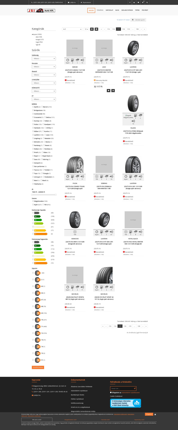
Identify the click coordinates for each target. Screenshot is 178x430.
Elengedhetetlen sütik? (71, 419)
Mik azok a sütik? (36, 419)
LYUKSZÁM (35, 80)
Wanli (44, 180)
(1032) (37, 34)
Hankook (37, 128)
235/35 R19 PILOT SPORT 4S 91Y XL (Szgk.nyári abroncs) (104, 298)
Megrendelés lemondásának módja (83, 411)
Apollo (36, 107)
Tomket (47, 170)
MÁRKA (34, 104)
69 (42, 313)
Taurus (36, 170)
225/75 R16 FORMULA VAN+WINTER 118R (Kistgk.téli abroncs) (104, 187)
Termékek (100, 10)
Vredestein (48, 177)
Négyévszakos (39, 201)
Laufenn (37, 135)
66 (42, 293)
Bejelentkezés (87, 2)
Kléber (36, 131)
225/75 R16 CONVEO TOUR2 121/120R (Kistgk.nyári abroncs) (75, 187)
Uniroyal (37, 177)
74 (42, 347)
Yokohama (37, 184)
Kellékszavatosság (77, 403)
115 (108, 29)
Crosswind (37, 117)
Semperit (37, 163)
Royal (36, 156)
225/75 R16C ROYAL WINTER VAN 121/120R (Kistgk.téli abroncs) (133, 243)
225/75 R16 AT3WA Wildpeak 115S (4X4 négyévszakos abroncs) (133, 132)
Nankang (37, 145)
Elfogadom (149, 414)
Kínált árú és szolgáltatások (80, 407)
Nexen (47, 145)
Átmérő (34, 71)
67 (42, 300)
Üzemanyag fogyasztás (40, 239)
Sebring (45, 159)
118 (123, 29)
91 (42, 360)
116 (113, 29)
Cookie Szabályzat (116, 396)
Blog (117, 10)
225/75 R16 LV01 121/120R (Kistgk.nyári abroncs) (133, 187)
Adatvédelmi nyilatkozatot (131, 393)
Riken (45, 152)
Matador (48, 138)
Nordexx (47, 149)
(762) (39, 42)
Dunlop (36, 121)
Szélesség (35, 55)
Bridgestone (38, 110)
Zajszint (34, 268)
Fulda (36, 124)
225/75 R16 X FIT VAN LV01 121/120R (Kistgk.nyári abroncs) (104, 243)
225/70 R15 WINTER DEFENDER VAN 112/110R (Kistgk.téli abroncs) (104, 71)
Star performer (39, 166)
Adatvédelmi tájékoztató (120, 414)
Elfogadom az (116, 393)
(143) (39, 37)
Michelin (37, 142)
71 (42, 326)
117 (118, 29)
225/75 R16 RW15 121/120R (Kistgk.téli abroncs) (75, 243)
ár (32, 189)
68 (42, 306)
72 (42, 333)
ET (32, 96)
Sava (35, 159)
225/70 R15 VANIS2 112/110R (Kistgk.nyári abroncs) (75, 71)
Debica (48, 117)
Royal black (46, 156)
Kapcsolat (109, 10)
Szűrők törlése (38, 367)
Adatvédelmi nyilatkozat (79, 391)
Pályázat (145, 10)
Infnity (48, 128)
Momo (48, 142)
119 (128, 29)
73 (42, 340)
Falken (47, 121)
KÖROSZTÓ (36, 88)
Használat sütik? (105, 419)
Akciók (91, 10)
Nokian (36, 149)
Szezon (34, 198)
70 (42, 320)
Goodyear (47, 124)
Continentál (38, 114)
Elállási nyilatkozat (77, 399)
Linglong (37, 138)
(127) (40, 39)
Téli (45, 205)
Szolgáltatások (127, 10)
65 (42, 286)
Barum (45, 107)
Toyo (35, 173)
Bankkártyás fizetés (77, 395)
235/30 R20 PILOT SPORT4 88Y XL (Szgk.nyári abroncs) (75, 298)
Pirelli (36, 152)
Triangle (46, 173)
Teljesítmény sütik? (139, 419)
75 (42, 353)
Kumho (46, 131)
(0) (38, 45)
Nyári (36, 205)
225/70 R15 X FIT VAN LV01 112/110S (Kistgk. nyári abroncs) (133, 71)
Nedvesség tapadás (39, 210)
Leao (47, 135)
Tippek (137, 10)
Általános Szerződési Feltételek (81, 387)
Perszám (35, 63)
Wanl (36, 180)
